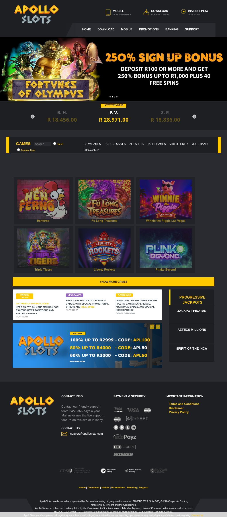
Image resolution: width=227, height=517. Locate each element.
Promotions (118, 487)
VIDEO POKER (179, 144)
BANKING (171, 29)
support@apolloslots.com (86, 433)
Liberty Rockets (104, 269)
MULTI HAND (200, 144)
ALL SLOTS (136, 144)
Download (94, 487)
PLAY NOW (43, 201)
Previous (33, 117)
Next (194, 117)
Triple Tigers (43, 269)
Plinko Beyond (166, 269)
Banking (132, 487)
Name (59, 144)
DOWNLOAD (159, 11)
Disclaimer (176, 408)
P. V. (69, 116)
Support (143, 487)
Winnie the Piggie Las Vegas (165, 220)
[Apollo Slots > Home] (36, 14)
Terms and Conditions (184, 404)
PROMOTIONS (149, 29)
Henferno (43, 220)
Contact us (197, 515)
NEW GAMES (92, 144)
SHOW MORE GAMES (113, 281)
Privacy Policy (179, 412)
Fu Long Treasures (104, 220)
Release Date (27, 150)
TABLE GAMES (156, 144)
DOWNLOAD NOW (125, 313)
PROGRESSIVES (115, 144)
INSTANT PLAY (198, 11)
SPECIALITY (92, 149)
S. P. (121, 116)
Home (82, 487)
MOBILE (118, 11)
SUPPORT (192, 29)
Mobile (105, 487)
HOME (86, 29)
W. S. (172, 116)
